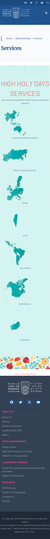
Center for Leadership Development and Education (23, 470)
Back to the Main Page (25, 374)
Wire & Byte (30, 531)
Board (5, 434)
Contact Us (8, 496)
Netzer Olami (9, 447)
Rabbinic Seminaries (12, 475)
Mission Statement (12, 426)
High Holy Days (23, 38)
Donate (6, 501)
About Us (7, 417)
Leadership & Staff (12, 430)
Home (9, 38)
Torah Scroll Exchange (13, 492)
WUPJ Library (9, 487)
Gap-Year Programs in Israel (17, 451)
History (6, 421)
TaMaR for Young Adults (15, 455)
